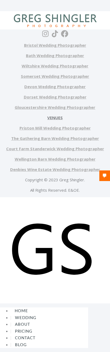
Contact (25, 338)
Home (21, 311)
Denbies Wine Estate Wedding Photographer (55, 169)
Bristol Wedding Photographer (55, 45)
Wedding (25, 318)
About (22, 325)
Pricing (23, 331)
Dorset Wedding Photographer (55, 97)
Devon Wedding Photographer (55, 86)
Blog (21, 345)
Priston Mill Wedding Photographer (55, 128)
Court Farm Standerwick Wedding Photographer (55, 148)
